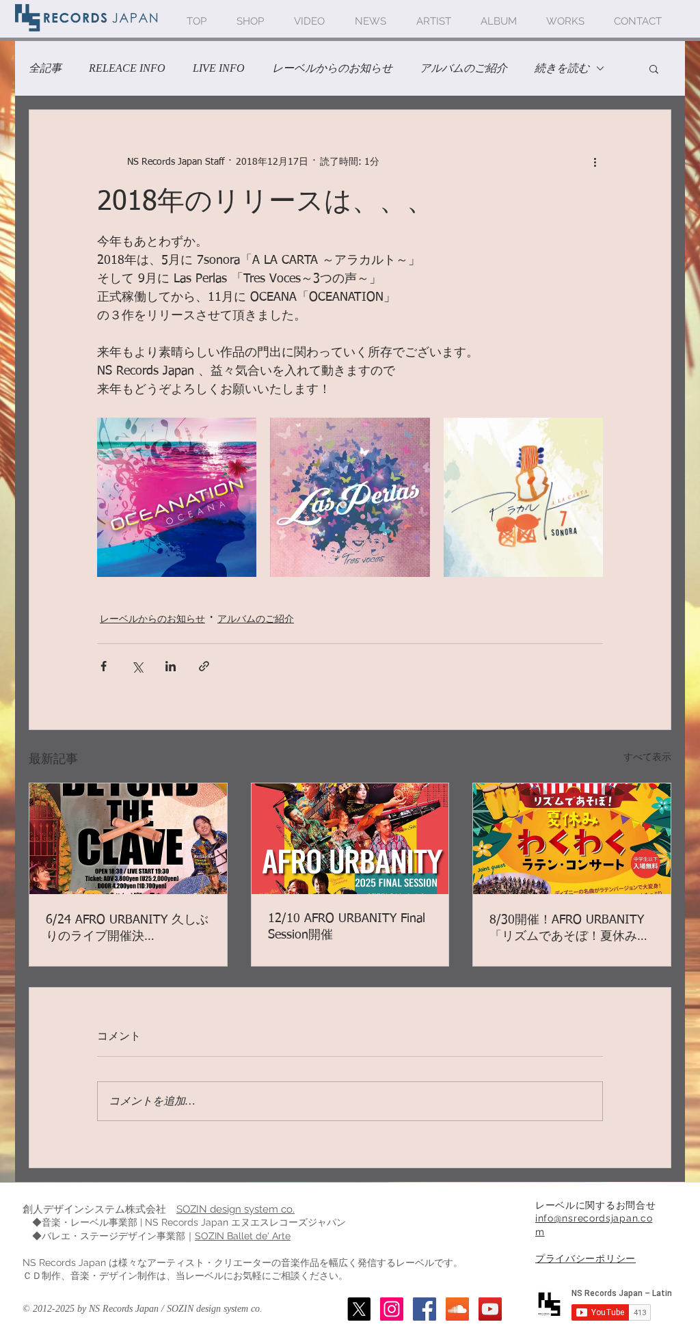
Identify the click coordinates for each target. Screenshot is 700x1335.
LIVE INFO (219, 68)
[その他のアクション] (595, 162)
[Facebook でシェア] (103, 666)
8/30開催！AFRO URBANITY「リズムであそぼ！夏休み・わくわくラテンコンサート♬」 (569, 929)
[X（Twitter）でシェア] (137, 666)
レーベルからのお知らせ (332, 68)
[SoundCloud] (457, 1309)
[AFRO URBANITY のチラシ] (350, 838)
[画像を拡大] (176, 497)
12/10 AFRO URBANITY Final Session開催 (346, 927)
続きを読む (562, 68)
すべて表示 (647, 757)
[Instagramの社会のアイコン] (391, 1309)
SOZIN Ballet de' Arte (243, 1235)
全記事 (45, 68)
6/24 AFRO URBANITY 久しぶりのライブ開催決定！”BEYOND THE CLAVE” (127, 929)
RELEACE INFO (127, 68)
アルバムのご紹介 (463, 68)
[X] (359, 1309)
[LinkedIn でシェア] (170, 666)
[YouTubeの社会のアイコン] (490, 1309)
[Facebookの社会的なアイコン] (424, 1309)
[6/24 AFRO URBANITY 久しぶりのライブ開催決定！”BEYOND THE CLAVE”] (128, 838)
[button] (653, 68)
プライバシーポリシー (585, 1258)
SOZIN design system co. (235, 1209)
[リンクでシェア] (204, 666)
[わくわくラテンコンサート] (572, 838)
